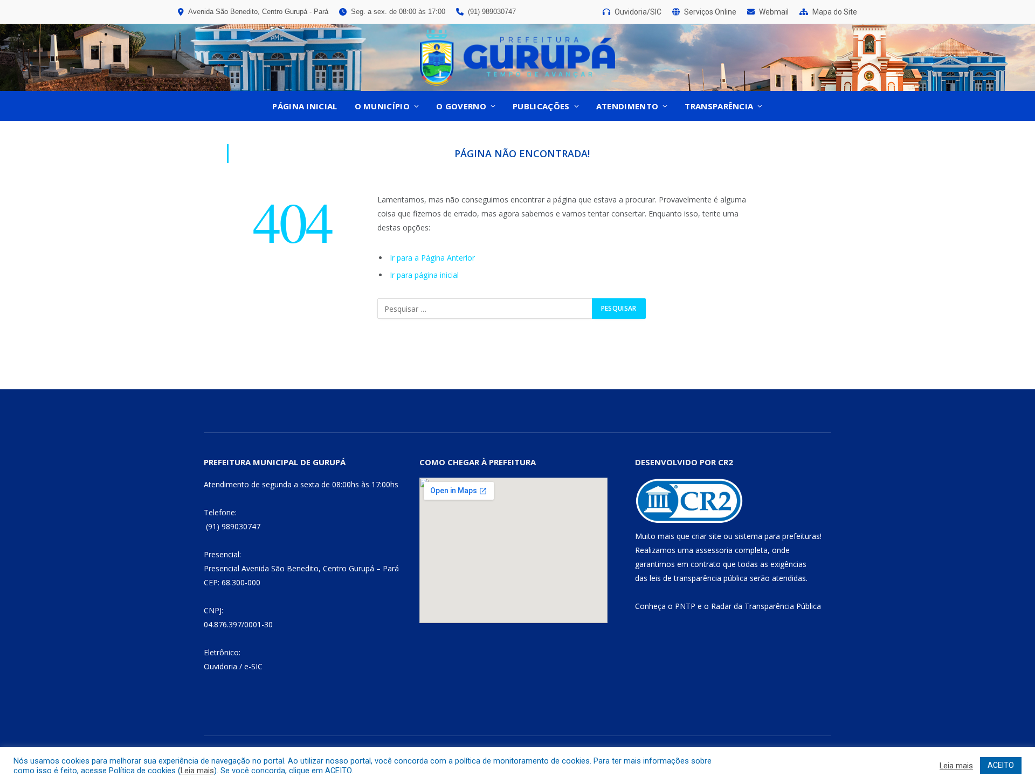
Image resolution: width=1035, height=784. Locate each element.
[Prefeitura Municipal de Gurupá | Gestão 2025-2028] (517, 57)
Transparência (719, 106)
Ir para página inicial (424, 275)
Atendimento (627, 106)
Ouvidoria (220, 666)
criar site (706, 536)
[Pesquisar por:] (485, 308)
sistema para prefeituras (777, 536)
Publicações (541, 106)
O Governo (461, 106)
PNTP (685, 606)
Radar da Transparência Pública (766, 606)
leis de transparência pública (699, 578)
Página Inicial (304, 106)
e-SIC (253, 666)
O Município (382, 106)
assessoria (714, 550)
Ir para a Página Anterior (432, 258)
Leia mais (197, 770)
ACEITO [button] (1001, 765)
